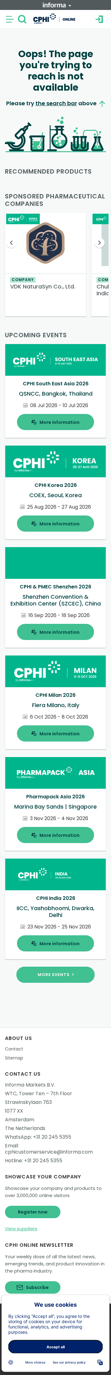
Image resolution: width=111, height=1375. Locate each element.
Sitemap (14, 1058)
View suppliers (21, 1228)
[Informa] (57, 4)
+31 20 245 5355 (52, 1137)
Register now (32, 1212)
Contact (14, 1049)
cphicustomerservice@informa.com (49, 1151)
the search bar (56, 103)
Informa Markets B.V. (30, 1084)
